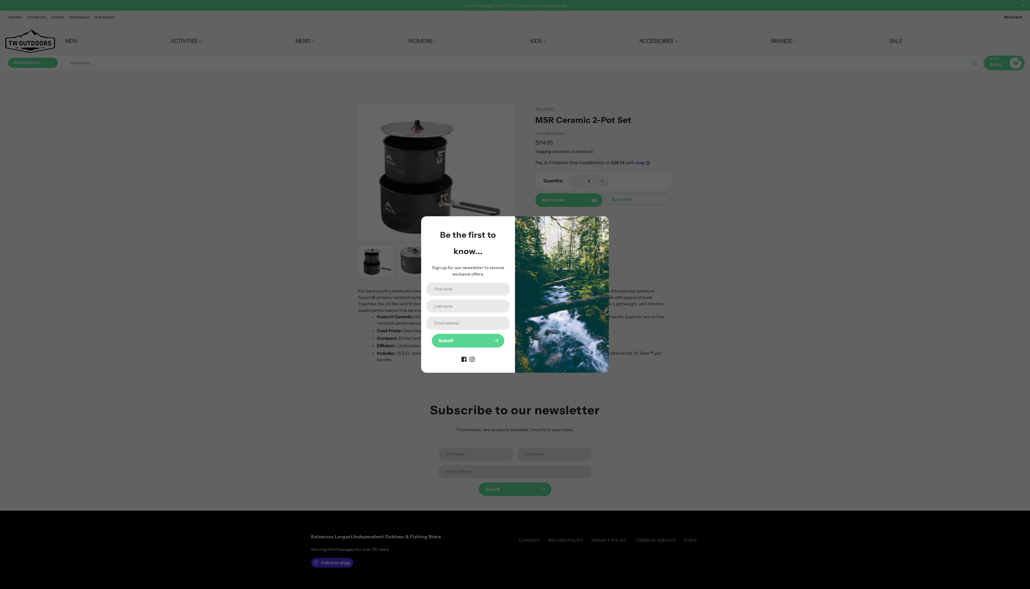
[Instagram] (472, 358)
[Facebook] (464, 358)
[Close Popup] (602, 222)
